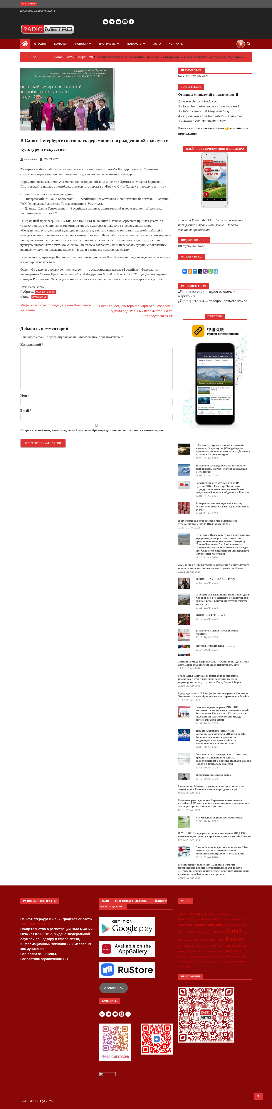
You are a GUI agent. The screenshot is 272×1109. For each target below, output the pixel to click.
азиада (183, 951)
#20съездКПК (187, 914)
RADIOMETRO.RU (35, 924)
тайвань (211, 961)
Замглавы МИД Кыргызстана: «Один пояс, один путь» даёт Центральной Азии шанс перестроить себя (213, 663)
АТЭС (182, 932)
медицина (193, 957)
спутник (201, 961)
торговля (222, 961)
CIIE (227, 925)
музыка (204, 956)
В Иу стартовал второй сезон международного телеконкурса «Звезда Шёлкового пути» (208, 522)
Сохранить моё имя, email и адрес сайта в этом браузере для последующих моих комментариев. (92, 430)
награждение (39, 297)
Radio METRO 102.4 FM (193, 76)
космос (183, 956)
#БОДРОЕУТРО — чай (210, 615)
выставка (203, 951)
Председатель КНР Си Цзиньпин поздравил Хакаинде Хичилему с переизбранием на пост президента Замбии (213, 695)
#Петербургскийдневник (232, 919)
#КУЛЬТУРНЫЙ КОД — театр (215, 646)
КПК (217, 932)
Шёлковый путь (237, 946)
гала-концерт (217, 951)
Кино (223, 932)
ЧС (215, 946)
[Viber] (205, 271)
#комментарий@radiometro (213, 774)
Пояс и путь (217, 940)
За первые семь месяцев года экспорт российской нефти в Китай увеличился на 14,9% (223, 506)
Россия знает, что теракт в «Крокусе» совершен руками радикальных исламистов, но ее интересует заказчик (136, 311)
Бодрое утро (206, 932)
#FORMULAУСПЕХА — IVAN (215, 579)
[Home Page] (25, 44)
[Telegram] (216, 271)
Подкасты (134, 43)
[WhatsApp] (210, 271)
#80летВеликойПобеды (213, 914)
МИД (245, 932)
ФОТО (157, 43)
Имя (25, 395)
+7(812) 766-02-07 (193, 291)
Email (25, 410)
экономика (185, 966)
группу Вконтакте (194, 246)
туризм (232, 961)
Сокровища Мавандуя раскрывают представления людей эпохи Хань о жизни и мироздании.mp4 (211, 787)
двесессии (233, 951)
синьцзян (241, 957)
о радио (40, 43)
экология (242, 962)
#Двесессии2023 (211, 919)
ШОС (222, 946)
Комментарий (31, 344)
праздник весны (223, 956)
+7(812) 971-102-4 (193, 301)
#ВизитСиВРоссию (189, 919)
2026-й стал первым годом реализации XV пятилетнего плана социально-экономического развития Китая (213, 566)
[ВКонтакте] (184, 271)
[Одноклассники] (190, 271)
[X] (200, 271)
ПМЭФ (204, 940)
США (182, 946)
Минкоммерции (186, 940)
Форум (200, 946)
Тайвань (191, 946)
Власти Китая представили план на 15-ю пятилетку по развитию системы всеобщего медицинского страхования (222, 850)
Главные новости (45, 292)
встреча (193, 951)
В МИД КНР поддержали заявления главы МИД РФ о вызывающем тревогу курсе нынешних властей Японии (214, 835)
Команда (60, 43)
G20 (244, 924)
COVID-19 (235, 925)
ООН (197, 940)
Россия (235, 939)
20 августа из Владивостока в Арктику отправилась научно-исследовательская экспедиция (221, 468)
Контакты (176, 43)
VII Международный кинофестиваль (219, 817)
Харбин (208, 946)
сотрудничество (187, 961)
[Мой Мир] (195, 271)
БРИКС (192, 932)
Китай (234, 931)
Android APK (113, 988)
